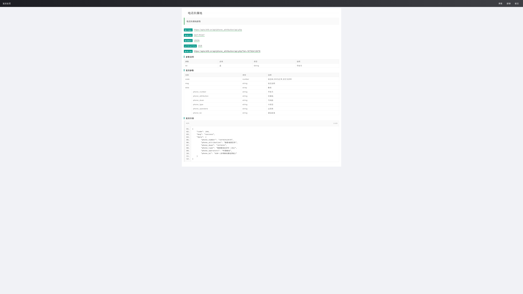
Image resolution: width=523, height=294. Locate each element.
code (335, 123)
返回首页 (7, 3)
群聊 (509, 3)
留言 (517, 3)
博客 (500, 3)
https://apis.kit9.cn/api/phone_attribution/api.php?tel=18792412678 (227, 51)
